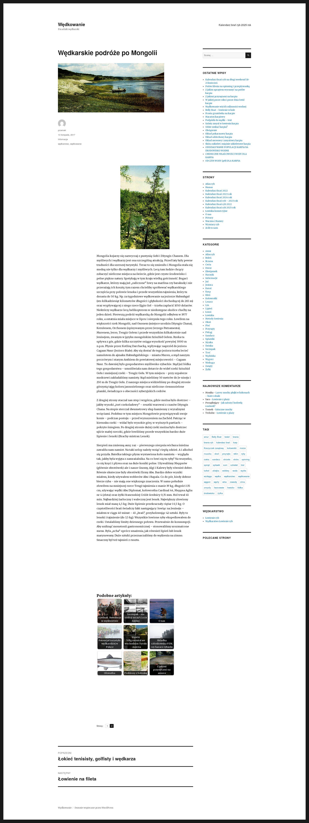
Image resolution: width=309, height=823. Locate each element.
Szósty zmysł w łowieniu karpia (222, 123)
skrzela (226, 459)
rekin (236, 453)
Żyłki (208, 369)
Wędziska (210, 356)
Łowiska (209, 315)
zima (242, 481)
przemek (62, 130)
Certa (208, 264)
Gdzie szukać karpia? (216, 127)
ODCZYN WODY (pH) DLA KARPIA (222, 160)
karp (235, 442)
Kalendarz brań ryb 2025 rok (235, 25)
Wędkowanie (71, 24)
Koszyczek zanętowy (214, 448)
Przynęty (210, 329)
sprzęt (207, 464)
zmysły (207, 487)
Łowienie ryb (212, 518)
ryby (243, 453)
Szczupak (210, 349)
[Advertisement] (145, 142)
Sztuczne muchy (223, 409)
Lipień (208, 308)
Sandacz (209, 335)
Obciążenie (211, 130)
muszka (207, 453)
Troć (207, 352)
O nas (208, 214)
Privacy (209, 217)
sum (225, 464)
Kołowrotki (211, 298)
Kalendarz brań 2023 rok (218, 194)
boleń (227, 436)
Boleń (208, 258)
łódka (240, 487)
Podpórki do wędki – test (218, 120)
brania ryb (208, 442)
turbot (206, 470)
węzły (216, 481)
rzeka (206, 459)
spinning (245, 459)
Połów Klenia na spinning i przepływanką (227, 86)
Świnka (209, 345)
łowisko (230, 487)
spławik (216, 464)
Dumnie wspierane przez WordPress (94, 807)
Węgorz (209, 359)
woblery (225, 470)
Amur (208, 251)
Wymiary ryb (212, 224)
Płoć (207, 325)
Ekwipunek (211, 271)
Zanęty (209, 366)
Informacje (63, 139)
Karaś (208, 288)
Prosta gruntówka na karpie (220, 113)
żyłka (220, 493)
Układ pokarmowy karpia (219, 133)
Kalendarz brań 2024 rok (218, 197)
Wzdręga (210, 362)
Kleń (207, 295)
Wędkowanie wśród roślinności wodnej (225, 106)
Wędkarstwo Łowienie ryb (219, 521)
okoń (217, 453)
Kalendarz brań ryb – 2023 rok (221, 201)
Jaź (207, 281)
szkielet (234, 464)
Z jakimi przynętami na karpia (221, 96)
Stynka (209, 342)
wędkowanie (75, 143)
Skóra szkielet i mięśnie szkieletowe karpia (228, 144)
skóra (236, 459)
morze (243, 448)
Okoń (208, 322)
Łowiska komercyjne (216, 211)
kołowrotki (232, 448)
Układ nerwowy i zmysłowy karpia (223, 140)
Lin (207, 305)
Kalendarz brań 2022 (216, 190)
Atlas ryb (210, 184)
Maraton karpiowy (215, 116)
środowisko (209, 493)
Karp (208, 291)
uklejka (215, 470)
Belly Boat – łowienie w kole (220, 110)
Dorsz (208, 268)
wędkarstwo (63, 143)
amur (206, 436)
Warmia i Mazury (214, 221)
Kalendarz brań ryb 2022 (218, 204)
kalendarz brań (223, 442)
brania (236, 436)
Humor (209, 187)
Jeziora (209, 285)
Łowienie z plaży (221, 399)
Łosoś (208, 312)
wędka (218, 476)
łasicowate (219, 487)
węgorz (207, 481)
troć (242, 464)
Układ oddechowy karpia (218, 137)
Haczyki (209, 274)
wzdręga (208, 476)
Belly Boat (216, 436)
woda (235, 470)
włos (224, 481)
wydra (243, 470)
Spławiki (210, 339)
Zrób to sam (211, 228)
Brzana (209, 261)
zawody (233, 481)
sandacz (216, 459)
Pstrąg (208, 332)
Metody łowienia (214, 318)
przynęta (226, 453)
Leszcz (209, 301)
